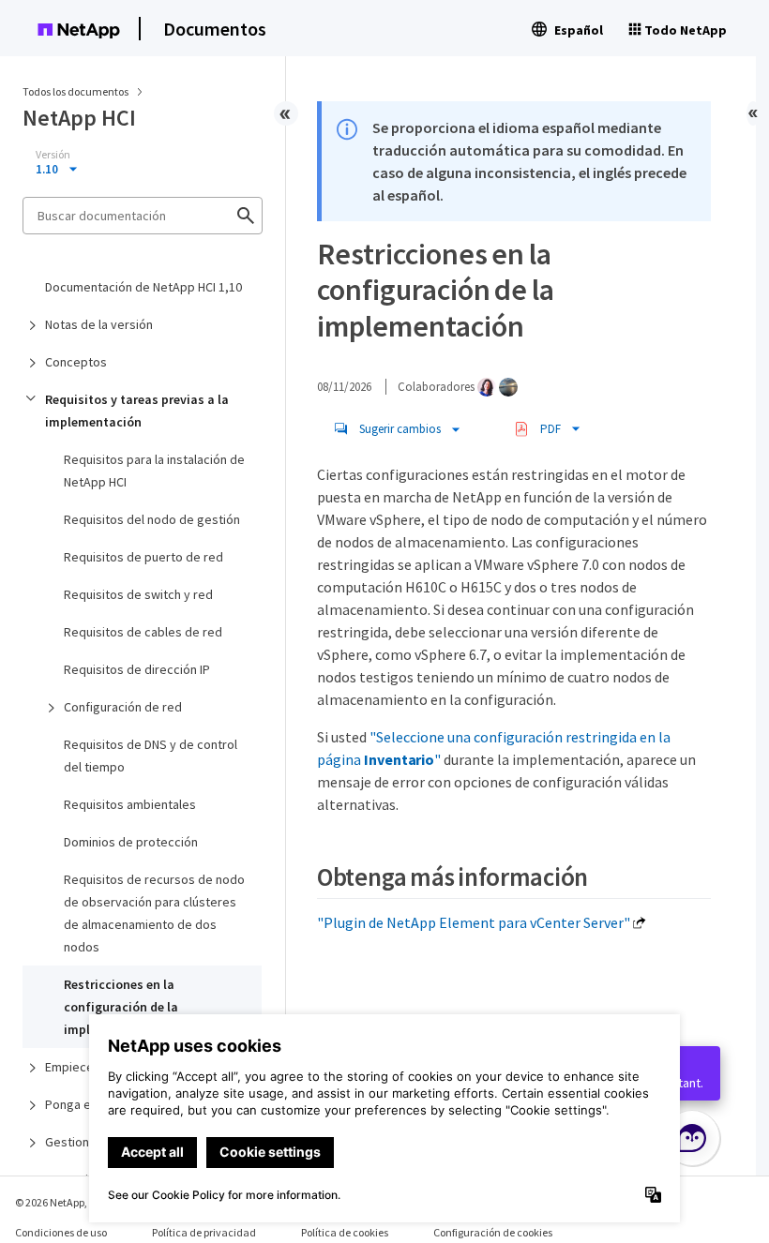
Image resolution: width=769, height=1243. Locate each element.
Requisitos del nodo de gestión (152, 519)
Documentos (214, 28)
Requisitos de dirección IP (137, 669)
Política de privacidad (204, 1232)
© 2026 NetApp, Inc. (61, 1202)
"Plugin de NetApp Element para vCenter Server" (473, 922)
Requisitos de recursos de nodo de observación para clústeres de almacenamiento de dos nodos (154, 913)
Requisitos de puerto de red (143, 556)
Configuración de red (123, 706)
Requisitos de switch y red (138, 594)
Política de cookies (344, 1232)
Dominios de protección (131, 841)
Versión (53, 154)
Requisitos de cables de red (143, 631)
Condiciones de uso (61, 1232)
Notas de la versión (99, 324)
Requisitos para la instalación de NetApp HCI (154, 470)
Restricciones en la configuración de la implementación (121, 1007)
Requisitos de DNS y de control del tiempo (150, 755)
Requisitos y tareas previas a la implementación (137, 410)
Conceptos (76, 361)
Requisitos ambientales (130, 804)
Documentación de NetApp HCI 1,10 (143, 286)
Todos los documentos (75, 91)
